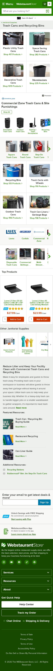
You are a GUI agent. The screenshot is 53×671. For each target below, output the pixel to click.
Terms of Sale (26, 635)
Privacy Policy (26, 639)
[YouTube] (11, 562)
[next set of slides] (50, 344)
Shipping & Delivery (37, 620)
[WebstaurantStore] (26, 545)
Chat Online (13, 620)
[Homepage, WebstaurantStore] (26, 4)
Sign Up (44, 502)
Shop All (6, 112)
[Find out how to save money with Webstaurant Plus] (5, 308)
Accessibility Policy (26, 649)
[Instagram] (3, 562)
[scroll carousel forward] (49, 149)
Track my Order (27, 612)
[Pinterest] (34, 562)
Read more (21, 408)
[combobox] (26, 11)
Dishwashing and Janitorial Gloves (27, 351)
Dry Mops (45, 350)
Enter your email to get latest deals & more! (26, 496)
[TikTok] (26, 562)
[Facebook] (19, 562)
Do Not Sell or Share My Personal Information (26, 653)
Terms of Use (26, 644)
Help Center (26, 604)
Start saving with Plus (21, 519)
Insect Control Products (9, 351)
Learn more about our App (23, 534)
